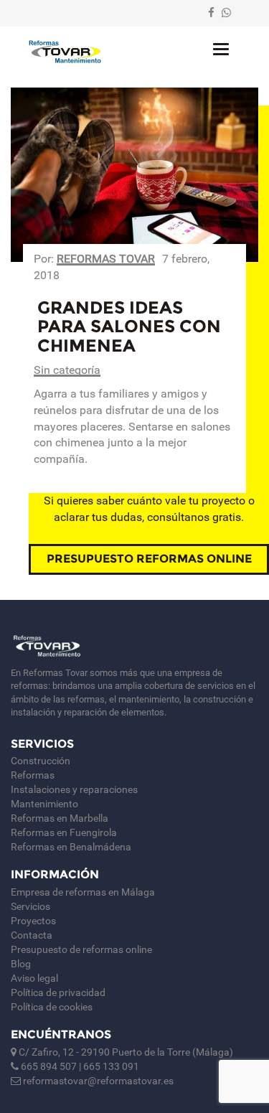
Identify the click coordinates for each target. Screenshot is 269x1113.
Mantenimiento (44, 803)
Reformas (33, 775)
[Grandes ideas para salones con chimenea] (134, 175)
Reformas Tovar (106, 259)
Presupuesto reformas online (149, 558)
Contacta (31, 935)
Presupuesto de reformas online (81, 949)
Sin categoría (67, 370)
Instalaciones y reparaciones (74, 789)
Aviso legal (34, 978)
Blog (21, 963)
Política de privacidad (58, 992)
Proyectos (33, 920)
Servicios (30, 906)
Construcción (40, 760)
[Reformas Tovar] (65, 51)
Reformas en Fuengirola (64, 832)
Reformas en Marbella (59, 818)
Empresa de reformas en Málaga (83, 892)
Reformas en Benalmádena (71, 847)
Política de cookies (52, 1007)
